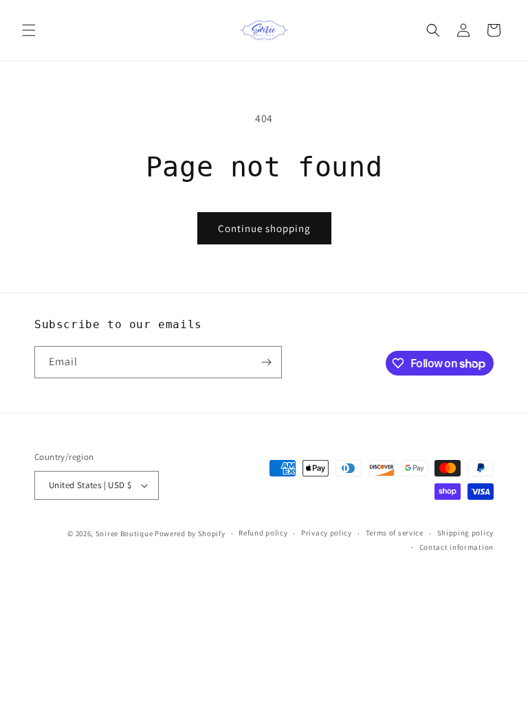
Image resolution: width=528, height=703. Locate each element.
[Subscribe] (266, 362)
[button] (29, 30)
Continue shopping (264, 228)
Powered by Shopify (190, 533)
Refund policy (263, 533)
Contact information (456, 547)
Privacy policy (326, 533)
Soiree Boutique (124, 533)
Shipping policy (465, 533)
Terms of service (395, 533)
